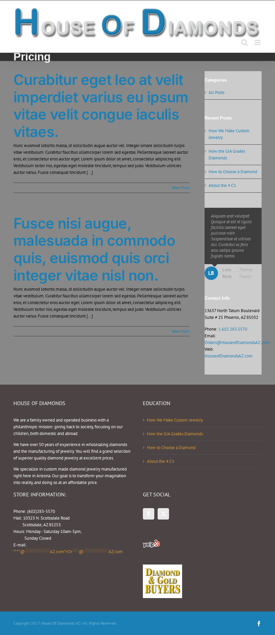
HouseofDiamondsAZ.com (229, 356)
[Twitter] (163, 514)
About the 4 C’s (222, 185)
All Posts (216, 92)
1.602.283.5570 (232, 329)
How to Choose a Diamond (233, 172)
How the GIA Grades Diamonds (175, 434)
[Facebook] (148, 514)
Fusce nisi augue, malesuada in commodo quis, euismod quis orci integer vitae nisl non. (94, 249)
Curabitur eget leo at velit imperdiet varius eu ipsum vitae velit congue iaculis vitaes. (100, 105)
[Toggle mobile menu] (258, 42)
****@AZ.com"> (68, 551)
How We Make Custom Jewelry (175, 420)
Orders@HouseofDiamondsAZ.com (237, 342)
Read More (180, 187)
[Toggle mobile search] (244, 42)
